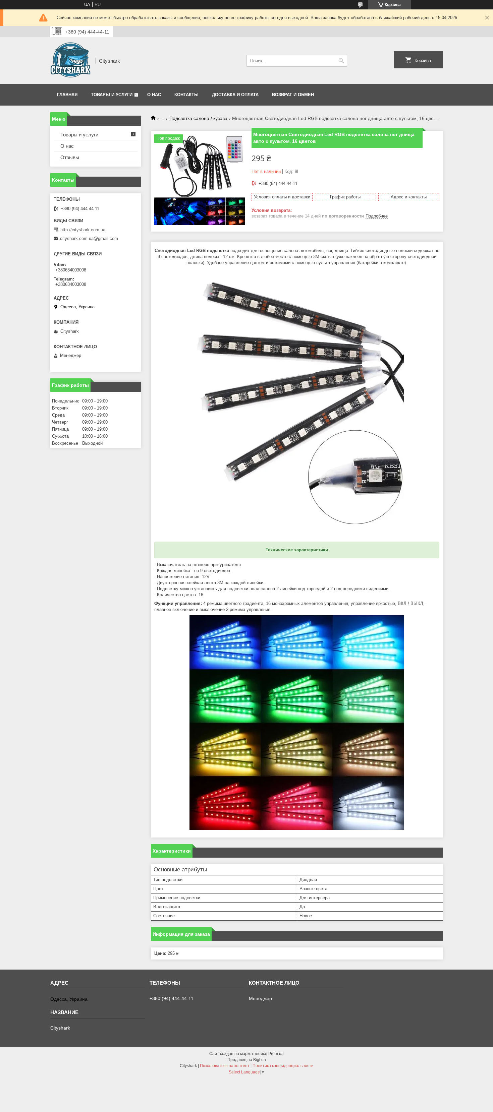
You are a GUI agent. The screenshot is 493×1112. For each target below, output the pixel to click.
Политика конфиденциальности (283, 1065)
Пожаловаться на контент (225, 1065)
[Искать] (341, 61)
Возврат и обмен (293, 94)
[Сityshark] (70, 61)
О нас (154, 94)
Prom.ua (276, 1053)
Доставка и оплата (235, 94)
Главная (67, 94)
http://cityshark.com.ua (82, 229)
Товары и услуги (111, 94)
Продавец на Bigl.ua (246, 1059)
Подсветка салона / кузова (198, 118)
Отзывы (69, 157)
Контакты (186, 94)
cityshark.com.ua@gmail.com (89, 238)
